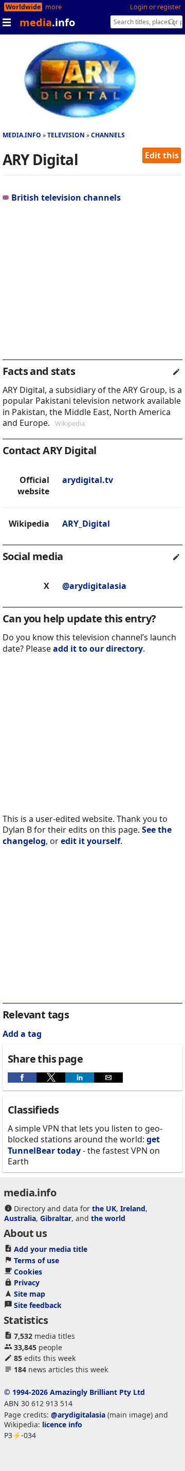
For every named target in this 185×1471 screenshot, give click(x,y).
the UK (104, 1208)
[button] (22, 1077)
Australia (20, 1218)
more (53, 7)
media (47, 22)
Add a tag (22, 1033)
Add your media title (50, 1249)
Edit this (162, 155)
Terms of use (36, 1260)
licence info (62, 1424)
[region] (92, 285)
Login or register (155, 7)
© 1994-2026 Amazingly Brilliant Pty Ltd (74, 1392)
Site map (29, 1294)
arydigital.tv (87, 480)
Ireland (132, 1208)
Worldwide (23, 7)
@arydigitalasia (94, 585)
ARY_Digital (86, 523)
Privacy (27, 1282)
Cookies (28, 1272)
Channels (108, 135)
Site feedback (38, 1305)
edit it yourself (90, 841)
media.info (22, 135)
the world (108, 1218)
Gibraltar (55, 1218)
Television (66, 135)
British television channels (66, 197)
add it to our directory (98, 648)
